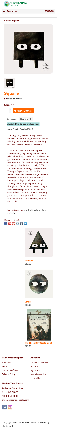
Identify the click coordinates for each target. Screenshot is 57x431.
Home (7, 21)
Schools (6, 367)
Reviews (26, 119)
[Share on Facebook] (5, 223)
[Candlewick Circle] (39, 283)
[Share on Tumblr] (21, 223)
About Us (6, 363)
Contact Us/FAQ (10, 370)
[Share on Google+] (9, 223)
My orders (35, 370)
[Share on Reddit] (17, 223)
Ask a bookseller (38, 374)
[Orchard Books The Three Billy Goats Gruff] (39, 325)
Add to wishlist (12, 220)
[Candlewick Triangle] (39, 242)
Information (11, 119)
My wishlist (35, 378)
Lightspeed (7, 426)
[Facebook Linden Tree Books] (4, 407)
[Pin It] (13, 223)
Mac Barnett (14, 99)
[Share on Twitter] (25, 223)
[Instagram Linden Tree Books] (10, 407)
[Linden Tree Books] (15, 5)
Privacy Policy (8, 374)
